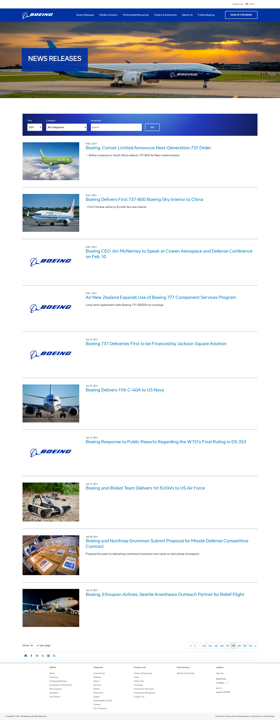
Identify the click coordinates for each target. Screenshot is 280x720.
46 (221, 645)
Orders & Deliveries (164, 16)
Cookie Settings (268, 716)
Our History (54, 696)
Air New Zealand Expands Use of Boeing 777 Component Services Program (161, 297)
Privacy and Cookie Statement (237, 716)
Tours (136, 677)
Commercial (99, 673)
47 (227, 645)
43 (204, 645)
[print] (48, 655)
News (52, 673)
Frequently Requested (144, 693)
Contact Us (139, 696)
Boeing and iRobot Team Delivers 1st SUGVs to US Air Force (145, 488)
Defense (97, 677)
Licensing (138, 685)
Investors (53, 677)
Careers (97, 704)
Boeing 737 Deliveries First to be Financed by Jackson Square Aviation (156, 343)
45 (216, 645)
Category (51, 120)
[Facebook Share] (31, 655)
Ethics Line (139, 681)
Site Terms (219, 716)
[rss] (54, 655)
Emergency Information (60, 685)
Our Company (99, 708)
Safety (96, 689)
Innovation (98, 693)
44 (210, 645)
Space (96, 681)
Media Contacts (108, 14)
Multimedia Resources (134, 16)
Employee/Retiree (58, 681)
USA (252, 4)
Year (29, 120)
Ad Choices (255, 716)
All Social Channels (185, 673)
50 (244, 645)
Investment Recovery (144, 689)
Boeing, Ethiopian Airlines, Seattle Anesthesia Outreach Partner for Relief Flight (165, 594)
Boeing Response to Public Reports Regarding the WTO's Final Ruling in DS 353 (166, 441)
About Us (186, 16)
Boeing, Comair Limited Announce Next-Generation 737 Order (148, 147)
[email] (25, 655)
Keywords (96, 120)
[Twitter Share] (42, 655)
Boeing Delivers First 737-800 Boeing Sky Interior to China (144, 199)
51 (250, 645)
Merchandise (55, 689)
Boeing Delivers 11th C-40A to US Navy (125, 390)
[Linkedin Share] (37, 655)
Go (152, 127)
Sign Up (220, 673)
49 (239, 645)
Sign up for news (241, 14)
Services (97, 685)
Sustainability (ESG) (102, 700)
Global (96, 696)
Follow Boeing (206, 14)
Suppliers (53, 693)
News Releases (85, 14)
